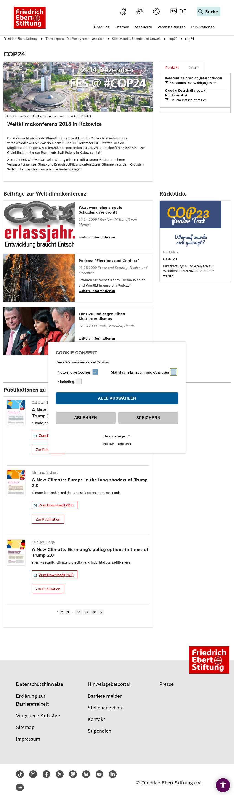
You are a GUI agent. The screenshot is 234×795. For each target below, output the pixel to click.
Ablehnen (85, 418)
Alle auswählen (117, 398)
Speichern (148, 418)
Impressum (108, 444)
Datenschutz (124, 444)
